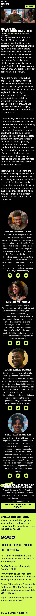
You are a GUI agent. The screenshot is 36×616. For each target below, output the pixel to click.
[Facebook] (2, 537)
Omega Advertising (5, 4)
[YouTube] (13, 537)
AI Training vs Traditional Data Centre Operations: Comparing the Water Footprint (18, 559)
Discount (30, 6)
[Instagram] (9, 537)
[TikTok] (6, 537)
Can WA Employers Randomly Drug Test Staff (15, 568)
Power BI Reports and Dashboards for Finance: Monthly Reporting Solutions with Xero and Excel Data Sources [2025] (18, 589)
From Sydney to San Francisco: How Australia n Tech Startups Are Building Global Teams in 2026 (18, 577)
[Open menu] (23, 6)
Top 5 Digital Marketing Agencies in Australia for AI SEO (17, 599)
